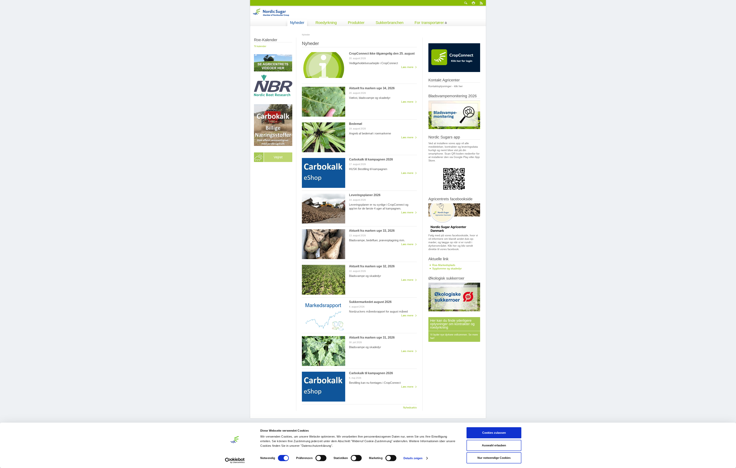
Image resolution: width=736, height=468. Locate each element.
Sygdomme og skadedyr (447, 268)
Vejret (278, 157)
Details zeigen (412, 458)
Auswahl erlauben (494, 445)
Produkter (356, 22)
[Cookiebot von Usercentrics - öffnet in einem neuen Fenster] (235, 460)
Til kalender (260, 46)
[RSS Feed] (481, 3)
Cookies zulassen (494, 432)
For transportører (429, 22)
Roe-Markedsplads (443, 265)
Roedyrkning (326, 22)
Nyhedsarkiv (410, 407)
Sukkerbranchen (389, 22)
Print (473, 3)
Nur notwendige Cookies (494, 457)
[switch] (320, 458)
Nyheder (297, 22)
